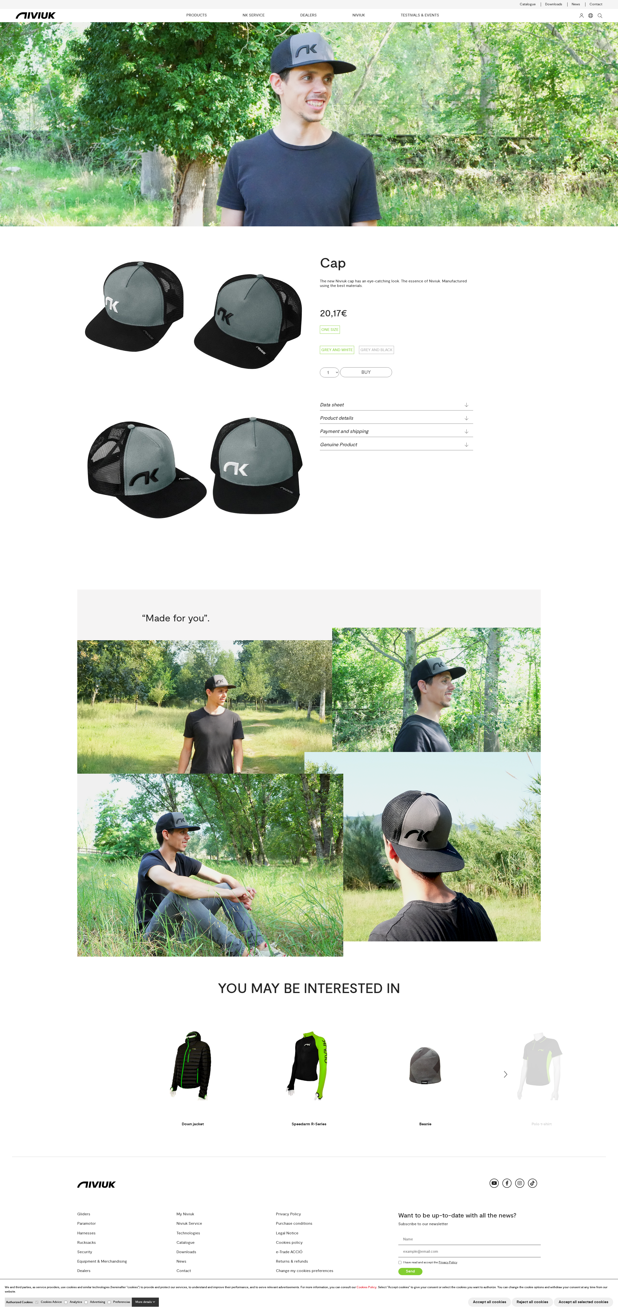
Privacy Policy (288, 1214)
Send (410, 1271)
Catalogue (528, 4)
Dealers (84, 1271)
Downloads (553, 4)
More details (144, 1302)
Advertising (97, 1302)
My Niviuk (185, 1214)
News (576, 4)
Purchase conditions (294, 1223)
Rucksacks (86, 1242)
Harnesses (86, 1233)
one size (329, 329)
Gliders (83, 1214)
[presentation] (505, 1073)
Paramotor (86, 1223)
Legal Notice (287, 1233)
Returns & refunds (292, 1261)
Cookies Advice (51, 1302)
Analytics (76, 1302)
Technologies (188, 1233)
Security (84, 1252)
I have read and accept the (430, 1262)
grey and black (376, 350)
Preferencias (121, 1302)
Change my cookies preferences (304, 1271)
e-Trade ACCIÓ (289, 1252)
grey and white (337, 350)
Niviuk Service (189, 1223)
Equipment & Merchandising (102, 1261)
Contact (596, 4)
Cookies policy (289, 1242)
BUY (366, 372)
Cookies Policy (367, 1287)
